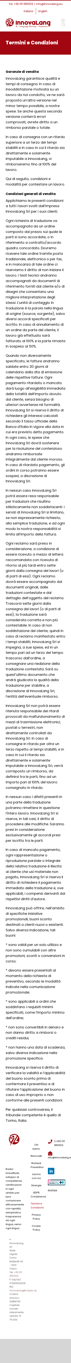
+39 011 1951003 (23, 4)
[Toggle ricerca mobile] (63, 24)
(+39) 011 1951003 (59, 1143)
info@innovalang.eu (49, 4)
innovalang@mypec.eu (23, 1290)
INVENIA (52, 1190)
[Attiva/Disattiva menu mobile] (63, 20)
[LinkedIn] (51, 1171)
